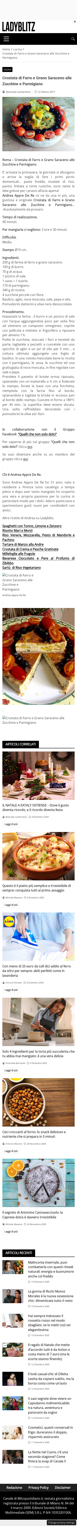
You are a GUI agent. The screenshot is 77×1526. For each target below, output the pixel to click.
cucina (7, 69)
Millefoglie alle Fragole (18, 553)
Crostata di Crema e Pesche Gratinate (30, 549)
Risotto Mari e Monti (17, 530)
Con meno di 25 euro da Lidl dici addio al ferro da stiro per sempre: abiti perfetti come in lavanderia (36, 971)
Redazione (14, 1487)
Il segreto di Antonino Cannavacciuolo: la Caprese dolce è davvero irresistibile (32, 1214)
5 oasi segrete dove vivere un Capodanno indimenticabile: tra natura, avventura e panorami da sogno (49, 1405)
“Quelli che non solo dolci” (37, 434)
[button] (73, 39)
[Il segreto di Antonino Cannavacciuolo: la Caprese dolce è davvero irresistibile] (38, 1183)
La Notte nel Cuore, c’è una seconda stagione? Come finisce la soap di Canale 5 (48, 1457)
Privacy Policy (38, 1487)
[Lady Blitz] (18, 26)
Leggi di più (11, 824)
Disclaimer (63, 1487)
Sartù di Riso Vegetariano (21, 567)
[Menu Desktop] (6, 39)
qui (29, 446)
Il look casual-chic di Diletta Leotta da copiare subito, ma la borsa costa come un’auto (51, 1378)
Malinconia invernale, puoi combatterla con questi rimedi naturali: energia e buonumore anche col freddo (51, 1269)
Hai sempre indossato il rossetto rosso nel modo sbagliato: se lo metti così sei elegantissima (49, 1323)
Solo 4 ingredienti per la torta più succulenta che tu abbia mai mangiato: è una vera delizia (38, 1053)
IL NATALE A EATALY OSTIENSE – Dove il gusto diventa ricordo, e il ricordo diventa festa (35, 807)
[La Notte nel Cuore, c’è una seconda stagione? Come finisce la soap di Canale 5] (12, 1457)
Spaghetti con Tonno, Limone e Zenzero (32, 526)
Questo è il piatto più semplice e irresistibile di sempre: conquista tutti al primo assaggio (36, 888)
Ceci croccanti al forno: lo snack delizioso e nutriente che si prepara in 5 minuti (34, 1134)
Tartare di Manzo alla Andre (23, 544)
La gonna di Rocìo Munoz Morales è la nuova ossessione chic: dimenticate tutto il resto (50, 1296)
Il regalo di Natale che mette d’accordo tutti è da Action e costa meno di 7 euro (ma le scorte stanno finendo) (49, 1352)
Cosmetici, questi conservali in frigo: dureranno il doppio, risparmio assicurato (50, 1432)
